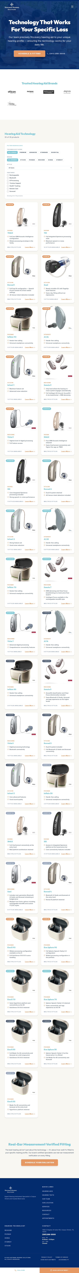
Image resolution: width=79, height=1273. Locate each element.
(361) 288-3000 (57, 54)
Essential (55, 152)
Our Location (47, 1203)
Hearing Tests (48, 1195)
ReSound (41, 160)
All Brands (12, 160)
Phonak (32, 160)
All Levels (12, 152)
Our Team (46, 1199)
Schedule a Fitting (29, 54)
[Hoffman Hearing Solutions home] (14, 6)
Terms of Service (61, 1257)
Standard (44, 152)
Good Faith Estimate (48, 1259)
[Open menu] (72, 6)
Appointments (48, 1218)
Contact (45, 1214)
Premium (23, 152)
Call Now (21, 1270)
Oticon (23, 160)
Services (46, 1206)
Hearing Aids (47, 1191)
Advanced (33, 152)
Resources (46, 1210)
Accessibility (64, 1259)
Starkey (59, 160)
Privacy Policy (46, 1257)
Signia (50, 160)
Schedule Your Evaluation (39, 1162)
